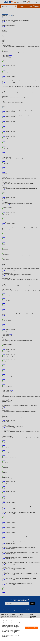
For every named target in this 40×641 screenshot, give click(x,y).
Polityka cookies (4, 638)
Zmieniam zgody (31, 631)
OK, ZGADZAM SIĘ (31, 627)
